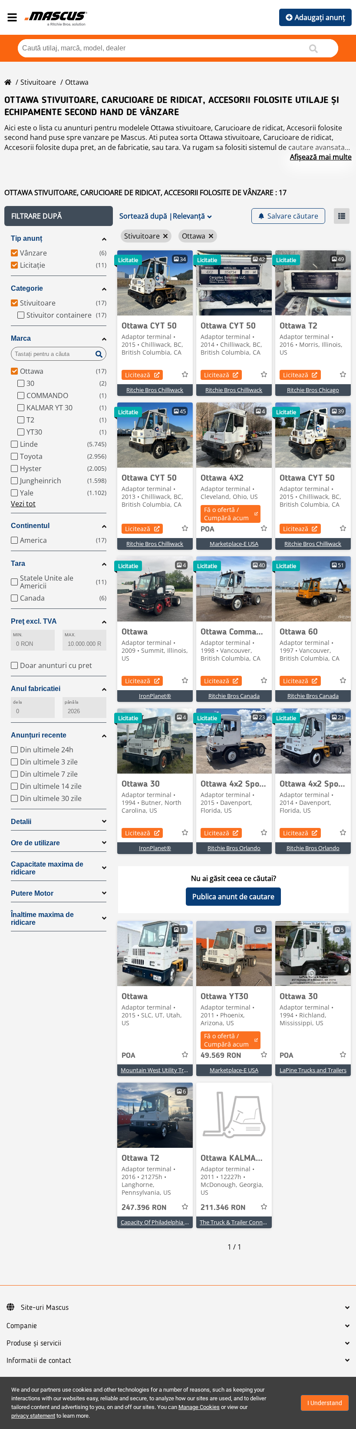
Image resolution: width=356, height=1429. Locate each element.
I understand (324, 1402)
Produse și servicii (34, 1343)
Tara (18, 563)
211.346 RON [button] (223, 1208)
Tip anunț (26, 238)
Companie (22, 1326)
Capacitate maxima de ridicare (47, 868)
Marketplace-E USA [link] (234, 544)
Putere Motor (32, 893)
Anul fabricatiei (35, 688)
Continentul (30, 525)
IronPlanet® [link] (155, 696)
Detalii (21, 821)
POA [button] (207, 529)
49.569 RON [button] (221, 1056)
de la (17, 702)
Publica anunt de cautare (233, 896)
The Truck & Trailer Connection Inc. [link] (244, 1222)
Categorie (27, 288)
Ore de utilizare (35, 843)
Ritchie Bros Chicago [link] (313, 390)
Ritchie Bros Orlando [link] (234, 848)
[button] (58, 216)
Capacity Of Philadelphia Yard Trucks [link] (167, 1222)
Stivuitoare (38, 82)
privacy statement (33, 1415)
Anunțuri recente (38, 735)
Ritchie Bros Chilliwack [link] (154, 390)
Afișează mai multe (321, 157)
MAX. (70, 634)
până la (72, 702)
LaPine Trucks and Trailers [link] (313, 1070)
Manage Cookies (199, 1407)
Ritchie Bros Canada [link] (234, 696)
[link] (155, 283)
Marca (21, 338)
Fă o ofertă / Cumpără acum (226, 513)
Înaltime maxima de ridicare (42, 918)
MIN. (18, 634)
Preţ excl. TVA (34, 621)
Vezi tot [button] (23, 503)
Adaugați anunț (320, 17)
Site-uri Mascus (45, 1308)
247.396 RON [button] (144, 1208)
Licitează (137, 375)
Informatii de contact (39, 1361)
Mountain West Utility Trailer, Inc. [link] (163, 1070)
